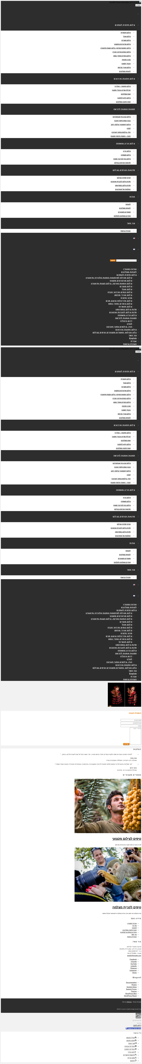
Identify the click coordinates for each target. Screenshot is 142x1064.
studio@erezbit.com (134, 955)
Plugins (134, 985)
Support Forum (131, 989)
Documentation (131, 982)
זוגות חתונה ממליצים (130, 930)
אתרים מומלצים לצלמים (128, 932)
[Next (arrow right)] (138, 1023)
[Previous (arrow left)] (140, 1023)
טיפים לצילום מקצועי (126, 838)
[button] (133, 1028)
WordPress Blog (131, 993)
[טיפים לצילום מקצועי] (108, 832)
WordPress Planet (130, 996)
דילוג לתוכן (137, 1025)
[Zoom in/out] (133, 1020)
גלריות (134, 926)
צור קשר (134, 934)
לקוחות (134, 928)
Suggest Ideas (132, 987)
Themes (134, 991)
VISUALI (129, 1002)
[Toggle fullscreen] (136, 1020)
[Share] (138, 1020)
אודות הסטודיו (132, 923)
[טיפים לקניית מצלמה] (108, 901)
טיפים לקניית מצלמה (126, 907)
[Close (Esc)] (140, 1020)
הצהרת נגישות (132, 937)
